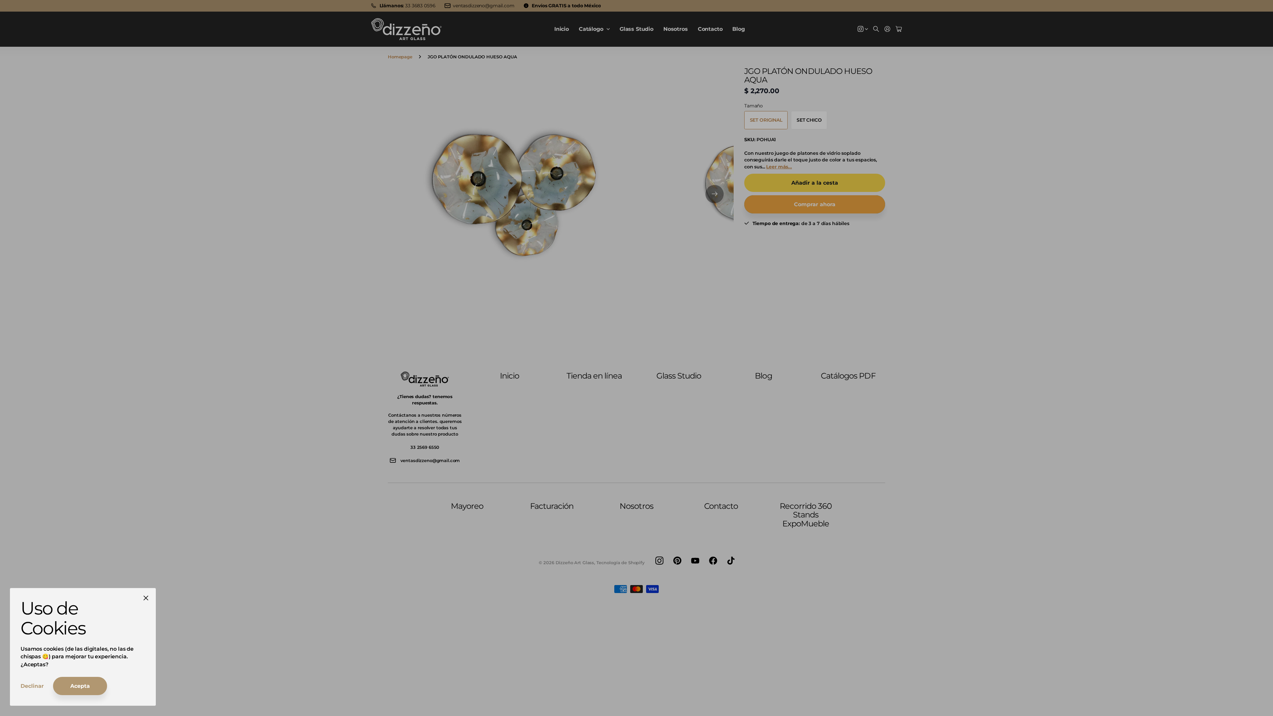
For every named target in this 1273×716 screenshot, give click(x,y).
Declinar (32, 686)
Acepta (80, 686)
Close (146, 598)
